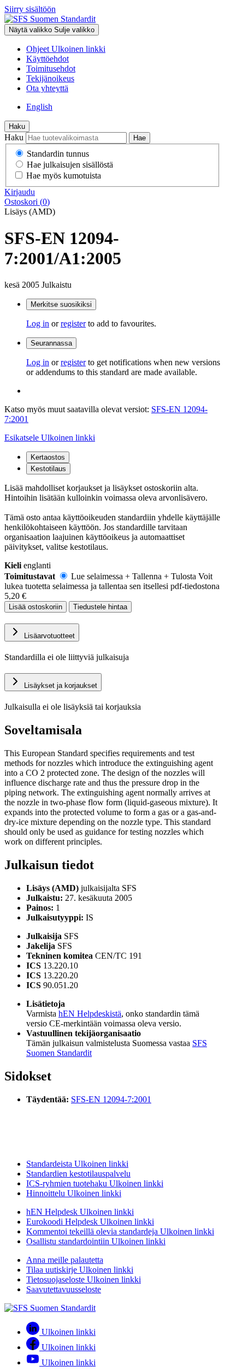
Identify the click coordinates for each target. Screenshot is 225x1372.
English (39, 106)
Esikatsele (49, 437)
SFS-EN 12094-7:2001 (111, 1099)
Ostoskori (27, 201)
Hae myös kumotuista (63, 175)
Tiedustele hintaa (100, 607)
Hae (139, 138)
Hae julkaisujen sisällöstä (70, 164)
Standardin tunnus (58, 153)
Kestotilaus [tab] (48, 469)
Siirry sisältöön (30, 9)
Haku (17, 126)
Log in (37, 323)
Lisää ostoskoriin (35, 607)
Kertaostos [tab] (48, 457)
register (73, 323)
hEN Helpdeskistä (89, 1013)
